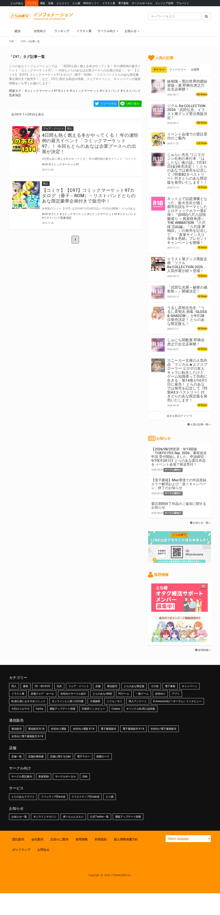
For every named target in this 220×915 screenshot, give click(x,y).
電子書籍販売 (108, 728)
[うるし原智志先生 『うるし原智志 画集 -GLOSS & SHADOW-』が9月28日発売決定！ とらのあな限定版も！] (158, 313)
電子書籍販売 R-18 (133, 728)
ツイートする (108, 103)
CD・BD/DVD (42, 686)
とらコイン (63, 3)
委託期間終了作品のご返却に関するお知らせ (178, 506)
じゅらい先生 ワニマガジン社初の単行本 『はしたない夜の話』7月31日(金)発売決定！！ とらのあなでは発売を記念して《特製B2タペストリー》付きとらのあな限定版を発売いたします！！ (187, 168)
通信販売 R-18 (36, 728)
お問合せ (43, 849)
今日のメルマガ (20, 708)
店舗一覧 (16, 756)
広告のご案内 (59, 839)
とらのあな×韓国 (102, 693)
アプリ (176, 693)
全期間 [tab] (195, 69)
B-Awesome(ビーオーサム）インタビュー (177, 701)
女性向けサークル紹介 (73, 693)
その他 (155, 686)
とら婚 (76, 3)
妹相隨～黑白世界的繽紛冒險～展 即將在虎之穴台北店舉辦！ (187, 85)
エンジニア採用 (164, 3)
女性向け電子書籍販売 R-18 (27, 736)
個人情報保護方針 (126, 839)
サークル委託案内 (21, 776)
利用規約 (101, 839)
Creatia (116, 708)
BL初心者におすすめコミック (28, 701)
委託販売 (18, 839)
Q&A (84, 776)
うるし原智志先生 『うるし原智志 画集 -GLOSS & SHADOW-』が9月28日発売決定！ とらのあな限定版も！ (187, 316)
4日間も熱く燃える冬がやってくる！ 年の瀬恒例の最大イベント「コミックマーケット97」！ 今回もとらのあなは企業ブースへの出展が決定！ (90, 143)
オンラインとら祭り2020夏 (68, 701)
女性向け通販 (58, 728)
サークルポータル (142, 3)
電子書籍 (123, 3)
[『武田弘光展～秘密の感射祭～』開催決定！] (158, 292)
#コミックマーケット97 (41, 90)
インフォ (32, 3)
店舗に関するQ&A (60, 756)
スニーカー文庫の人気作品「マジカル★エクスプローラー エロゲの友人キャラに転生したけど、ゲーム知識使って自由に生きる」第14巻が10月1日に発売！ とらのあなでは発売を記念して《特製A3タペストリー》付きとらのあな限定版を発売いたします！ (187, 380)
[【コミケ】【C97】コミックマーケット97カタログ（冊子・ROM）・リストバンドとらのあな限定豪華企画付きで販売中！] (26, 195)
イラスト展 (108, 3)
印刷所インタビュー (93, 708)
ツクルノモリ (114, 701)
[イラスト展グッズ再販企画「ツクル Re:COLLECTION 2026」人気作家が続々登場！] (158, 264)
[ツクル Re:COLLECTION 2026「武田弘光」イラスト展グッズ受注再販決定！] (158, 111)
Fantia (39, 708)
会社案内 (37, 839)
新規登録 (43, 776)
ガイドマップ (21, 849)
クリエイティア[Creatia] (85, 796)
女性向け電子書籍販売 (163, 728)
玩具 (59, 686)
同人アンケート (138, 701)
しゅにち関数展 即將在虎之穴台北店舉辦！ (186, 342)
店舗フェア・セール (42, 693)
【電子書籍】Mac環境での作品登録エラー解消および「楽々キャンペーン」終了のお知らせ (178, 484)
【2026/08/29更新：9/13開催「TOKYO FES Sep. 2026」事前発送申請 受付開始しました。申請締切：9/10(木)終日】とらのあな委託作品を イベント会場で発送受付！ (179, 456)
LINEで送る (132, 103)
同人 (14, 686)
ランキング (61, 31)
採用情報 (82, 839)
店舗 (50, 3)
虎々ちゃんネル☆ (73, 816)
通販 (42, 3)
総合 (18, 31)
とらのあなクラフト (23, 796)
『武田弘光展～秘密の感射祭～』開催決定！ (187, 289)
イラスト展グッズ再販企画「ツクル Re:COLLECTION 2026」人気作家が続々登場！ (187, 265)
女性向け (40, 31)
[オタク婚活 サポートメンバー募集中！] (179, 609)
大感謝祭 (95, 701)
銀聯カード (102, 756)
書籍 (25, 686)
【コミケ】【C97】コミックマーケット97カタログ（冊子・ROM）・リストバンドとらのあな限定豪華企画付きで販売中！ (89, 196)
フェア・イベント (78, 686)
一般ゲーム (142, 693)
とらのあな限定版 (134, 686)
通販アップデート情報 (62, 708)
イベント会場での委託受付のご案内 (187, 136)
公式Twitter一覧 (99, 816)
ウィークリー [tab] (177, 69)
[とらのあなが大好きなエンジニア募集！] (179, 640)
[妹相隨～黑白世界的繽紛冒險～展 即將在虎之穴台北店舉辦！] (158, 86)
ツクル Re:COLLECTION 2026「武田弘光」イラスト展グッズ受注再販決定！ (187, 112)
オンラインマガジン (45, 816)
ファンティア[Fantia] (53, 796)
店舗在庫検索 (36, 756)
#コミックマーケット (84, 90)
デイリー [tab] (159, 69)
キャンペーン (189, 686)
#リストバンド (110, 90)
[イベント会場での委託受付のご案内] (158, 139)
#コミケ (63, 90)
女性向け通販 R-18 (83, 728)
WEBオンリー (91, 3)
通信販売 (112, 686)
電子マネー (83, 756)
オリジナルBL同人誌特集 (140, 708)
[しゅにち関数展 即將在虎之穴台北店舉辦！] (158, 345)
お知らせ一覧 (19, 816)
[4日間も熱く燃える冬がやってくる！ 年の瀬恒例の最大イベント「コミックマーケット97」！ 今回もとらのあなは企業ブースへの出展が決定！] (26, 140)
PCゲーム (123, 693)
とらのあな (17, 3)
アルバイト (182, 3)
